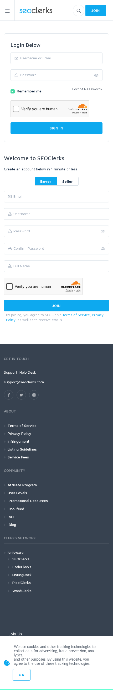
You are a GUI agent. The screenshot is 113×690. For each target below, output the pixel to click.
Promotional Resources (28, 500)
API (11, 516)
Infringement (18, 441)
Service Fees (18, 457)
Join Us (15, 633)
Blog (12, 524)
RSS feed (16, 508)
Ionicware (16, 552)
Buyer (46, 181)
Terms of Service (76, 315)
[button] (103, 249)
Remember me (29, 91)
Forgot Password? (87, 89)
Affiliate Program (22, 485)
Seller (67, 181)
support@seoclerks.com (24, 382)
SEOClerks (20, 559)
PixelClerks (21, 582)
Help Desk (27, 372)
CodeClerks (21, 566)
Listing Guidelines (22, 449)
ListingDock (22, 574)
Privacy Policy (19, 433)
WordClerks (22, 590)
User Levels (17, 492)
